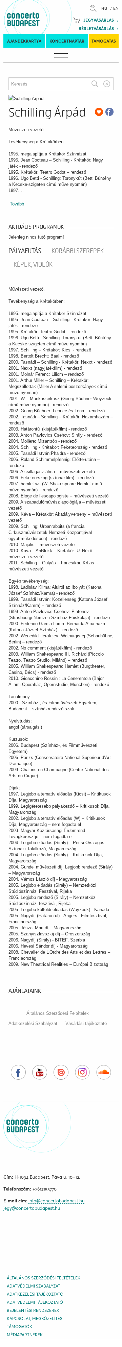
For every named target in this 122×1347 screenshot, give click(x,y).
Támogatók (19, 1326)
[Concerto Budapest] (46, 17)
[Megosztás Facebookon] (109, 112)
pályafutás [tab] (24, 251)
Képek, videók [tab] (33, 264)
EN (116, 8)
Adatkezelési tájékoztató (35, 1294)
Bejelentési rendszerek (33, 1310)
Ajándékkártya (24, 41)
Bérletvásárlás (96, 28)
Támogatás (104, 41)
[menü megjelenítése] (61, 56)
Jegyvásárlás (98, 20)
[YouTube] (39, 1072)
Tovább (17, 203)
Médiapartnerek (25, 1334)
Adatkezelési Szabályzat (32, 1023)
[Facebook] (18, 1072)
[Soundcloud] (103, 1072)
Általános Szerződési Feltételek (57, 1013)
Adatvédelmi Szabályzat (33, 1286)
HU (104, 8)
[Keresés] (95, 83)
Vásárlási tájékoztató (86, 1023)
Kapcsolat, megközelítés (34, 1318)
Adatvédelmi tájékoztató (35, 1302)
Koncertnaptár (66, 41)
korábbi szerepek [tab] (78, 251)
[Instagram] (82, 1072)
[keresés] (95, 8)
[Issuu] (61, 1072)
